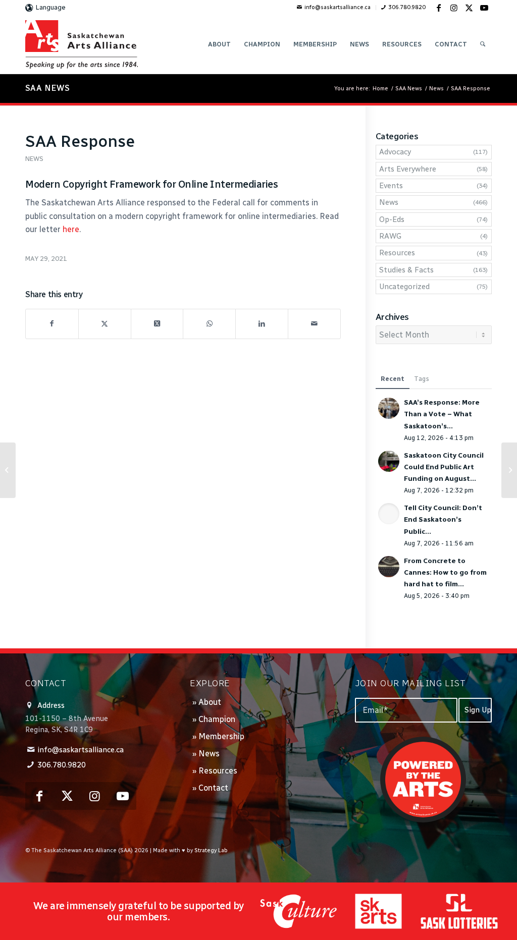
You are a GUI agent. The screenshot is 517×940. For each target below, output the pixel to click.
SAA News (47, 88)
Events (391, 185)
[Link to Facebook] (438, 7)
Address (51, 705)
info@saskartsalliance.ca (337, 7)
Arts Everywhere (407, 169)
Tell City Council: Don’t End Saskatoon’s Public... (443, 519)
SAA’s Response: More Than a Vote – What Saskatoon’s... (442, 413)
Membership (221, 736)
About (209, 702)
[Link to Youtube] (484, 7)
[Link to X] (469, 7)
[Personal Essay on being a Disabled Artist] (8, 470)
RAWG (390, 236)
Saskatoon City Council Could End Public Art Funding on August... (444, 466)
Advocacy (395, 151)
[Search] (483, 44)
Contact (213, 788)
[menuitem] (334, 7)
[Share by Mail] (314, 323)
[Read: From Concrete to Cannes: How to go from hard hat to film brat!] (388, 566)
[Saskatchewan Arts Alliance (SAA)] (81, 44)
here (71, 229)
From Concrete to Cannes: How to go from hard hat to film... (445, 572)
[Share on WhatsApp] (209, 323)
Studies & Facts (406, 269)
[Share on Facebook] (52, 323)
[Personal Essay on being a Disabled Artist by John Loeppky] (509, 470)
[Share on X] (105, 323)
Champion (216, 719)
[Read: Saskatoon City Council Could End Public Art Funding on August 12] (388, 461)
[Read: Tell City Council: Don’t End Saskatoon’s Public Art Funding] (388, 513)
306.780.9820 (407, 7)
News (34, 158)
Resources (397, 252)
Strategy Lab (211, 850)
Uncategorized (404, 286)
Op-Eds (391, 219)
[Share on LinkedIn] (262, 323)
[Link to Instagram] (453, 7)
